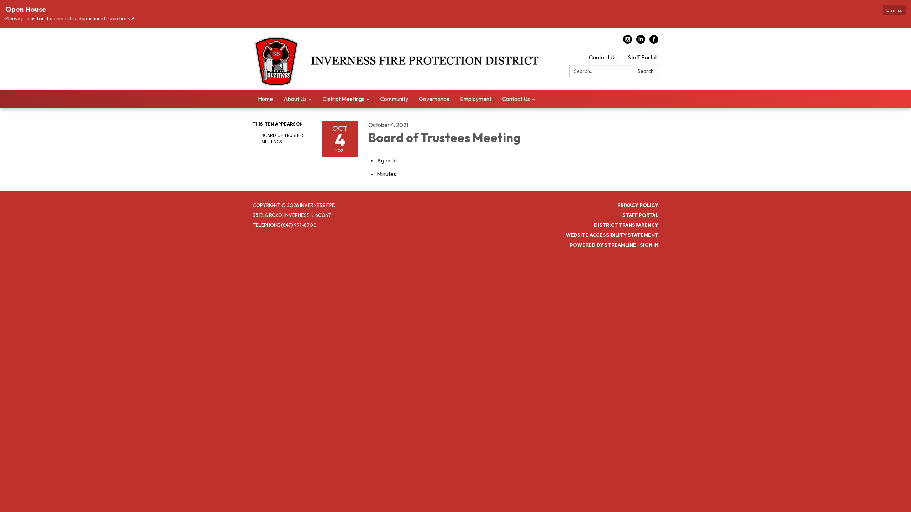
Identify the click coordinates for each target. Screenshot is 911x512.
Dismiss (894, 10)
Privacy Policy (637, 205)
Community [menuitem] (394, 98)
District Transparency (626, 225)
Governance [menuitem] (434, 98)
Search (646, 71)
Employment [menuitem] (475, 98)
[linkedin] (640, 41)
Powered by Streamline (603, 245)
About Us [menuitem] (295, 98)
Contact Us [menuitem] (516, 98)
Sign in (649, 245)
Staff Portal (642, 57)
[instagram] (627, 41)
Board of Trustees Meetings (283, 138)
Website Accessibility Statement (612, 235)
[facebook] (653, 41)
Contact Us (603, 57)
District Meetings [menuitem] (343, 98)
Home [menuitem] (265, 98)
